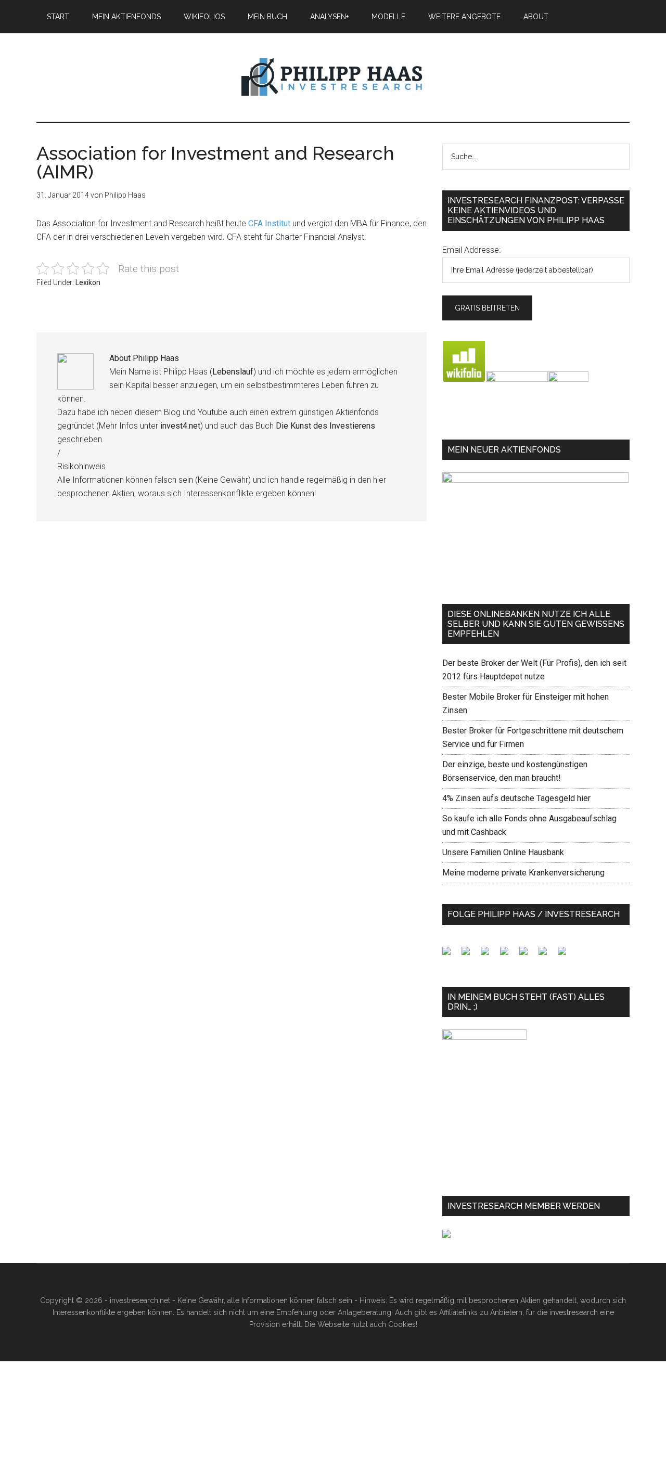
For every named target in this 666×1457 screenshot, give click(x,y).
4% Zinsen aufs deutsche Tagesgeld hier (516, 798)
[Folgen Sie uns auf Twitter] (470, 955)
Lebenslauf (232, 372)
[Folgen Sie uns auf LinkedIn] (489, 955)
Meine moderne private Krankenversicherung (523, 873)
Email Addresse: (471, 250)
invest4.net (180, 426)
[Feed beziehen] (508, 955)
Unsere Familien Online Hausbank (503, 852)
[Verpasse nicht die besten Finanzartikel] (566, 955)
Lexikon (87, 282)
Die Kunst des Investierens (325, 426)
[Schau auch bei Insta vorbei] (547, 955)
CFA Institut (269, 223)
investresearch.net (333, 77)
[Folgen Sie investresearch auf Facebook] (450, 955)
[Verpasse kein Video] (527, 955)
